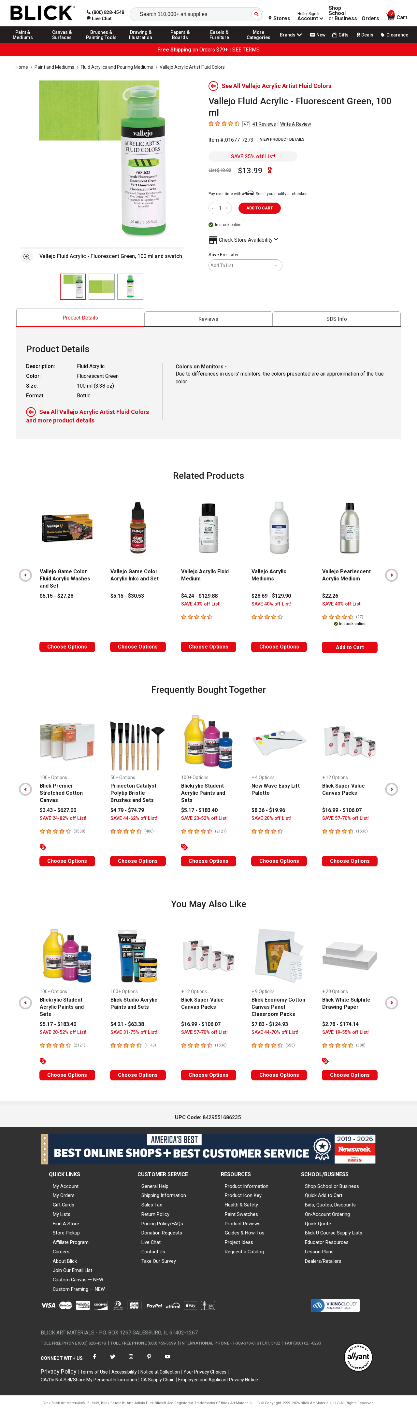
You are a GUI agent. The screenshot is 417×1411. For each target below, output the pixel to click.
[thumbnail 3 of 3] (130, 287)
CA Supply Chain (158, 1379)
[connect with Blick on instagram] (130, 1361)
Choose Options (67, 647)
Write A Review (295, 124)
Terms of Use (94, 1372)
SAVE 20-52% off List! (204, 818)
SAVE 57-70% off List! (345, 818)
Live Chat (151, 1242)
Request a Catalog (244, 1252)
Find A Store (66, 1224)
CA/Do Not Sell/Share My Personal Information (89, 1379)
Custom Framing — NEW (79, 1289)
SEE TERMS (246, 50)
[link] (99, 18)
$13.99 (250, 170)
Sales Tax (151, 1205)
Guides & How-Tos (245, 1233)
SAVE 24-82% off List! (63, 818)
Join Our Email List (72, 1270)
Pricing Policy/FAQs (162, 1224)
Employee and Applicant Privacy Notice (218, 1379)
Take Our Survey (158, 1261)
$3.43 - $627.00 (58, 810)
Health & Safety (241, 1205)
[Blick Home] (43, 13)
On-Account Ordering (327, 1214)
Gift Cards (63, 1205)
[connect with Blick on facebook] (94, 1361)
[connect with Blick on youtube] (167, 1361)
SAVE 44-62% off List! (133, 818)
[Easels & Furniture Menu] (219, 43)
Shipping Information (163, 1195)
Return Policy (155, 1214)
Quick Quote (318, 1224)
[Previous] (25, 575)
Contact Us (153, 1252)
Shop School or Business (332, 1186)
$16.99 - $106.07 (342, 810)
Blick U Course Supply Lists (333, 1233)
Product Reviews (243, 1224)
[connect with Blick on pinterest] (149, 1361)
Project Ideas (239, 1242)
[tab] (80, 317)
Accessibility (124, 1372)
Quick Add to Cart (323, 1195)
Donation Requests (161, 1233)
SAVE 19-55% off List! (345, 1032)
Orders (370, 18)
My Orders (64, 1195)
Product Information (246, 1186)
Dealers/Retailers (323, 1261)
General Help (154, 1186)
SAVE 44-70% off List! (275, 1032)
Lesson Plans (319, 1252)
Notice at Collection (160, 1372)
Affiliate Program (71, 1242)
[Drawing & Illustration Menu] (141, 43)
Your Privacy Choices (204, 1372)
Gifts (343, 34)
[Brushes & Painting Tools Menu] (101, 43)
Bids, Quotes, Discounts (330, 1205)
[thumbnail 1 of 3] (73, 287)
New (320, 34)
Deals (367, 34)
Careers (61, 1252)
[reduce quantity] (214, 208)
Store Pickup (66, 1233)
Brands (287, 34)
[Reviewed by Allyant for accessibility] (358, 1358)
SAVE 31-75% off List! (133, 1032)
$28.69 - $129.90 (271, 596)
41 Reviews (264, 124)
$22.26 (330, 596)
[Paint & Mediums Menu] (23, 43)
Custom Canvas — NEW (78, 1280)
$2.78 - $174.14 (340, 1024)
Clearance (397, 34)
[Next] (391, 575)
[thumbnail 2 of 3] (102, 287)
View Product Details (282, 139)
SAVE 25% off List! (253, 156)
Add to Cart (350, 647)
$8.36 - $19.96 (268, 810)
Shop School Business (343, 13)
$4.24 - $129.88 (199, 596)
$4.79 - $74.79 (127, 810)
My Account (66, 1186)
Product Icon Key (243, 1195)
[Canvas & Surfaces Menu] (62, 43)
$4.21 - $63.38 (127, 1024)
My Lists (61, 1214)
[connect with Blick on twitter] (112, 1361)
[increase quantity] (227, 208)
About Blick (65, 1261)
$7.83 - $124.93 (270, 1024)
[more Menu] (259, 43)
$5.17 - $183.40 (199, 810)
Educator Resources (327, 1242)
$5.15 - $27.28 (56, 596)
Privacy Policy (59, 1371)
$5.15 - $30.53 (127, 596)
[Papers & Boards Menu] (180, 43)
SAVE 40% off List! (201, 604)
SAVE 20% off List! (271, 818)
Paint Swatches (241, 1214)
